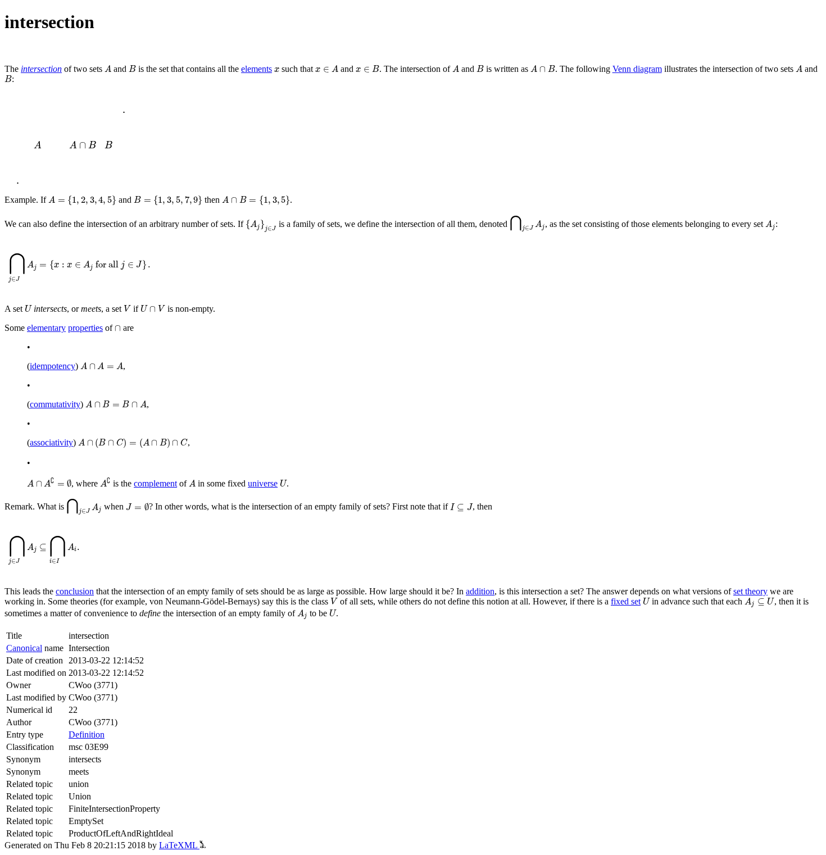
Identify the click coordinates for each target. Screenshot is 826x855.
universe (263, 483)
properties (85, 328)
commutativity (55, 404)
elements (256, 69)
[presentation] (108, 69)
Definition (87, 734)
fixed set (626, 601)
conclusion (75, 591)
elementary (46, 328)
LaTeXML (179, 845)
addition (480, 591)
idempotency (52, 366)
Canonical (24, 648)
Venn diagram (637, 69)
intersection (41, 69)
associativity (51, 442)
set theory (750, 591)
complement (155, 483)
